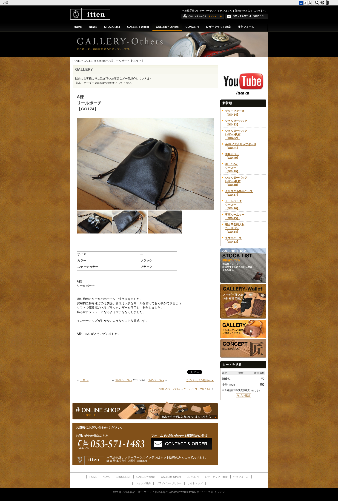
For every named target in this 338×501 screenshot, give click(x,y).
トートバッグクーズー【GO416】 (233, 204)
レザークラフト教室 (218, 26)
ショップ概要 (143, 483)
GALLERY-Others (167, 26)
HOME (78, 26)
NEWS (93, 26)
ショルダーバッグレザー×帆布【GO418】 (236, 181)
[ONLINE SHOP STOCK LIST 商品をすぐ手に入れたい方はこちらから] (243, 282)
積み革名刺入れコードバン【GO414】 (234, 228)
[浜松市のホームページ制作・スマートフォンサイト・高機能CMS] (322, 3)
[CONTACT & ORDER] (246, 18)
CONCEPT (192, 26)
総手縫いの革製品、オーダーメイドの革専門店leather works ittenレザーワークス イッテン (169, 492)
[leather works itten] (90, 20)
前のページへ (123, 380)
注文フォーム (246, 26)
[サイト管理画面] (327, 3)
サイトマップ (195, 483)
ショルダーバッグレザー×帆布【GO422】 (236, 134)
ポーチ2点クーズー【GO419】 (232, 167)
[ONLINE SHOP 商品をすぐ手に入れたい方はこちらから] (202, 18)
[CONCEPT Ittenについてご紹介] (243, 356)
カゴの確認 (243, 395)
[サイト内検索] (317, 3)
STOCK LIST (112, 26)
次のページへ (156, 380)
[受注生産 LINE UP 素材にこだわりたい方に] (243, 317)
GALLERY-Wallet (138, 26)
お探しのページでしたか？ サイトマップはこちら (184, 389)
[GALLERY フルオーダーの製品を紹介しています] (243, 337)
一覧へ (84, 380)
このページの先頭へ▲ (200, 380)
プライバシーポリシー (169, 483)
